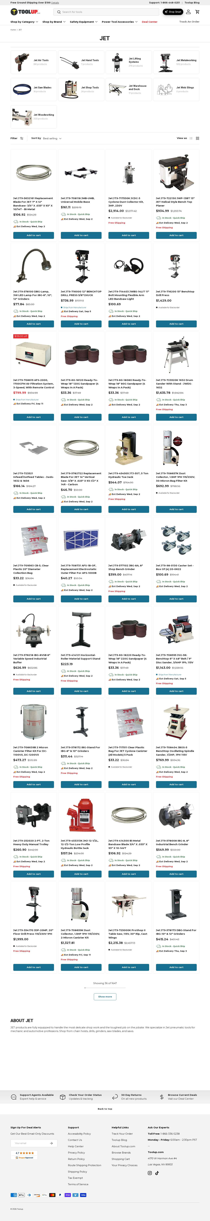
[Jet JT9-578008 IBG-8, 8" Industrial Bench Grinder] (176, 815)
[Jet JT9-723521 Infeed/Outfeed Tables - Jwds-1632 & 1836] (33, 448)
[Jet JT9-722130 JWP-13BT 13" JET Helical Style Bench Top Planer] (176, 172)
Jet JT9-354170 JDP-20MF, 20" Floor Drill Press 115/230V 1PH (33, 932)
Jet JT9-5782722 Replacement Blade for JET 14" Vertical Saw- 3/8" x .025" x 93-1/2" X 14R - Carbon (81, 479)
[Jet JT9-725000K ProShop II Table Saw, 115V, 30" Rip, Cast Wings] (128, 904)
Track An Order (189, 21)
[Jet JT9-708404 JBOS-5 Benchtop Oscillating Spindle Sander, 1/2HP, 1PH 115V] (176, 722)
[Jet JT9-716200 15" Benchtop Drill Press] (176, 266)
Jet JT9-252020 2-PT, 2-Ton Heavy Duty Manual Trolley (31, 842)
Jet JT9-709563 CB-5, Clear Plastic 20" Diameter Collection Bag (31, 569)
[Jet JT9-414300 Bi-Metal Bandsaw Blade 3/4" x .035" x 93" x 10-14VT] (128, 815)
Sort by (36, 138)
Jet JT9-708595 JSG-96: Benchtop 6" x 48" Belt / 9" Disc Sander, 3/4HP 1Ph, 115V (174, 658)
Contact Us (75, 1139)
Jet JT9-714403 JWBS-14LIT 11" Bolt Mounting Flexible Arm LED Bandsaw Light (128, 295)
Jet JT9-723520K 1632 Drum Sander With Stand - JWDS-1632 (174, 383)
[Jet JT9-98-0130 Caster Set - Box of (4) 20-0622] (176, 540)
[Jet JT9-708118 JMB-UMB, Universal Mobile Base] (81, 172)
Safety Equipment (82, 21)
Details (55, 2)
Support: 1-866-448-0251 (164, 2)
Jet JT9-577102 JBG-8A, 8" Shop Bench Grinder (125, 567)
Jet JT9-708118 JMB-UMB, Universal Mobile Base (77, 200)
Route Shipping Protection (84, 1165)
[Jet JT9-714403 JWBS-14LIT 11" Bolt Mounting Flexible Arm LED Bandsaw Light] (128, 266)
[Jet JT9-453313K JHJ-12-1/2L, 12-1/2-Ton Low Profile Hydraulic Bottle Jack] (81, 815)
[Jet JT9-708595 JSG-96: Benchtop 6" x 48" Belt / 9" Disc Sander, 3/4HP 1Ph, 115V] (176, 629)
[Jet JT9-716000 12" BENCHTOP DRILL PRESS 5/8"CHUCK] (81, 266)
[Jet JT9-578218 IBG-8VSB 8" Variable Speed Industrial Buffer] (33, 629)
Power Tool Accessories (118, 21)
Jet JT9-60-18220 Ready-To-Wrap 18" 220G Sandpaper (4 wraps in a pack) (127, 658)
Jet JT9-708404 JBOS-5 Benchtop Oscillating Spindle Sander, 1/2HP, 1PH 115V (175, 751)
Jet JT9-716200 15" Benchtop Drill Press (175, 293)
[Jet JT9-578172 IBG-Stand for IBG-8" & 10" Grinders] (81, 722)
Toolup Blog (192, 2)
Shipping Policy (77, 1171)
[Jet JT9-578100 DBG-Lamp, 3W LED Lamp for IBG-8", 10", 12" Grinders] (33, 266)
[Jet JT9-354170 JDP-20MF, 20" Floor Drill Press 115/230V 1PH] (33, 904)
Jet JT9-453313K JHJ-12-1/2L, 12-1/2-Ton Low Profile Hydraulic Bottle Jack (79, 844)
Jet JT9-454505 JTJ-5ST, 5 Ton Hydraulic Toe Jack (128, 475)
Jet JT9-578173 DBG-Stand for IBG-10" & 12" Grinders (176, 932)
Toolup (20, 1209)
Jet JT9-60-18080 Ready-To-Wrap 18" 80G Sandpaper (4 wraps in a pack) (127, 383)
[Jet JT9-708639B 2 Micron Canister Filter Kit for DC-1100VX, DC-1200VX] (33, 722)
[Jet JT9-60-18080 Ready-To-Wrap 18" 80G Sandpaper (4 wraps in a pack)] (128, 354)
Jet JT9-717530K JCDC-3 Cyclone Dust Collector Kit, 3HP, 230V (126, 202)
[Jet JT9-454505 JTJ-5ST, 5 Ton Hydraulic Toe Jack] (128, 448)
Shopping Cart (121, 1159)
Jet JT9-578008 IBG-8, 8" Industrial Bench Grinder (172, 842)
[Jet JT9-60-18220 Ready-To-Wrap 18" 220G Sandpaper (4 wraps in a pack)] (128, 629)
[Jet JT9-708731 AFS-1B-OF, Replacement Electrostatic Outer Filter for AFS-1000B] (81, 540)
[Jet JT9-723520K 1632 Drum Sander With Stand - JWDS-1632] (176, 354)
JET (20, 30)
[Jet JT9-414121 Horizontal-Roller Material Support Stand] (81, 629)
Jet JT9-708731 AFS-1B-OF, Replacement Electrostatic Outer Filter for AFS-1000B (78, 569)
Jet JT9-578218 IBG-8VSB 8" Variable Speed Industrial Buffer (31, 658)
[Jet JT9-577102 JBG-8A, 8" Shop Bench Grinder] (128, 540)
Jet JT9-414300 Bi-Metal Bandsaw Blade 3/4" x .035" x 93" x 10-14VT (127, 844)
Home (13, 30)
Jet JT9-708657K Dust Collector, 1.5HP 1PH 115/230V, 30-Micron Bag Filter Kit (175, 477)
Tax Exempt (75, 1177)
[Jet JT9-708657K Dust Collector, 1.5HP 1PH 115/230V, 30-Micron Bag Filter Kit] (176, 448)
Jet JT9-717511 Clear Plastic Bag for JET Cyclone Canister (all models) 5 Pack (127, 751)
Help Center (76, 1146)
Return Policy (76, 1159)
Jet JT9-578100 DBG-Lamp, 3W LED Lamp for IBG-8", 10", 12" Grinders (32, 295)
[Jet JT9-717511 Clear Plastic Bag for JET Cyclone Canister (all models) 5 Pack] (128, 722)
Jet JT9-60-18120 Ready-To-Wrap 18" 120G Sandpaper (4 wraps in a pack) (80, 383)
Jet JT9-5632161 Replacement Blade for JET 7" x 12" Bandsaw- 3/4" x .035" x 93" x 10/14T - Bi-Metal (33, 204)
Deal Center (150, 21)
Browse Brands (121, 1152)
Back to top (105, 1108)
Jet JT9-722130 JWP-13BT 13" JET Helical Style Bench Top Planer (175, 202)
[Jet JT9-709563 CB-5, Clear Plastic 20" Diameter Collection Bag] (33, 540)
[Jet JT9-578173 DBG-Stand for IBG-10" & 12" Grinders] (176, 904)
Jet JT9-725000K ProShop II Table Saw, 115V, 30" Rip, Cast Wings (127, 934)
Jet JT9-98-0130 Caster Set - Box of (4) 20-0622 (175, 567)
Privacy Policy (76, 1152)
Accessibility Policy (79, 1133)
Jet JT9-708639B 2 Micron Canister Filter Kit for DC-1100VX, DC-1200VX (30, 751)
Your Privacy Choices (124, 1165)
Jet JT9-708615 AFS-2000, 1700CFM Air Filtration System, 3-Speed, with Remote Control (33, 383)
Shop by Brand (52, 21)
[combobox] (106, 12)
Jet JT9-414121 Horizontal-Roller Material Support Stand (80, 656)
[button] (197, 11)
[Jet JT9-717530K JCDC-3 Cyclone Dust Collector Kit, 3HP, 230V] (128, 172)
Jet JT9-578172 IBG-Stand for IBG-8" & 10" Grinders (80, 749)
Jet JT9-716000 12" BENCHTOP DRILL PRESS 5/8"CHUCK (81, 293)
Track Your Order (122, 1133)
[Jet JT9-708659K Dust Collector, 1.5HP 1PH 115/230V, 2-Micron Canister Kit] (81, 904)
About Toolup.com (123, 1146)
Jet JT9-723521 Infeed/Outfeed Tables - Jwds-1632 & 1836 (33, 477)
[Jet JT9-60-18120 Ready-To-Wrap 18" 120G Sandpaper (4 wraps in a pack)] (81, 354)
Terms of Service (78, 1184)
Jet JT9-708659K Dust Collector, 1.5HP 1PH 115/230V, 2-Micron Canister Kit (80, 934)
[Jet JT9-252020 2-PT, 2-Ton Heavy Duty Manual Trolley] (33, 815)
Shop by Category (22, 21)
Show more (105, 996)
